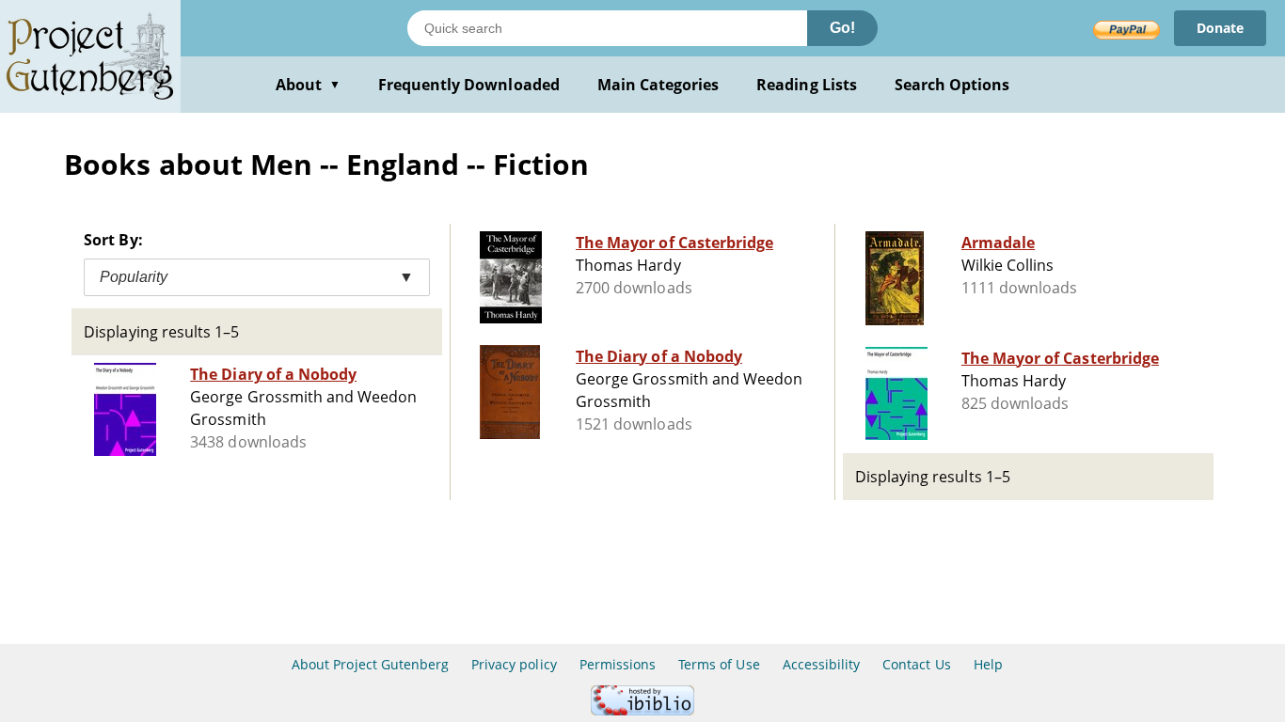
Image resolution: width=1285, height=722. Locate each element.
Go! (842, 28)
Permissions (617, 664)
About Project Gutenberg (370, 664)
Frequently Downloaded (469, 84)
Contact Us (916, 664)
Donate (1220, 28)
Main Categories (658, 84)
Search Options (952, 84)
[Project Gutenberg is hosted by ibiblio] (642, 710)
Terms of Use (718, 664)
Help (988, 664)
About (308, 84)
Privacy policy (514, 664)
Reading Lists (806, 84)
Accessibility (822, 664)
